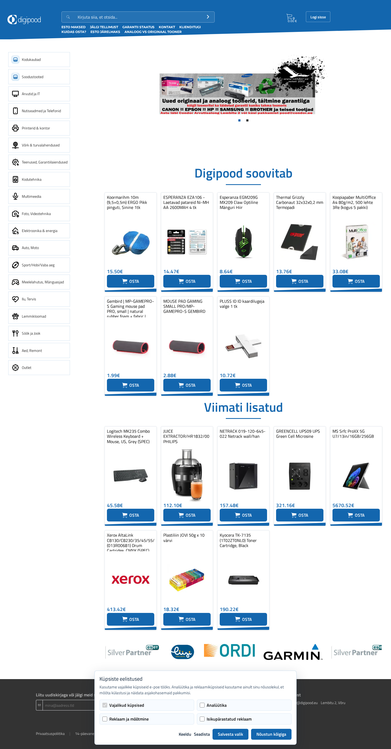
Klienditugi (190, 27)
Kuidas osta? (73, 32)
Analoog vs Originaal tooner (153, 32)
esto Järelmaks (105, 32)
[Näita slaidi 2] (247, 120)
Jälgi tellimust (104, 27)
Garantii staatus (138, 27)
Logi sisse (318, 17)
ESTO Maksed (73, 27)
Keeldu (185, 734)
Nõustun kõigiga (271, 734)
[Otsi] (208, 17)
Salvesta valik (230, 734)
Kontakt (167, 27)
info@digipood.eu (304, 702)
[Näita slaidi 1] (239, 120)
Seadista (202, 734)
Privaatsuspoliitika (50, 733)
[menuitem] (39, 59)
